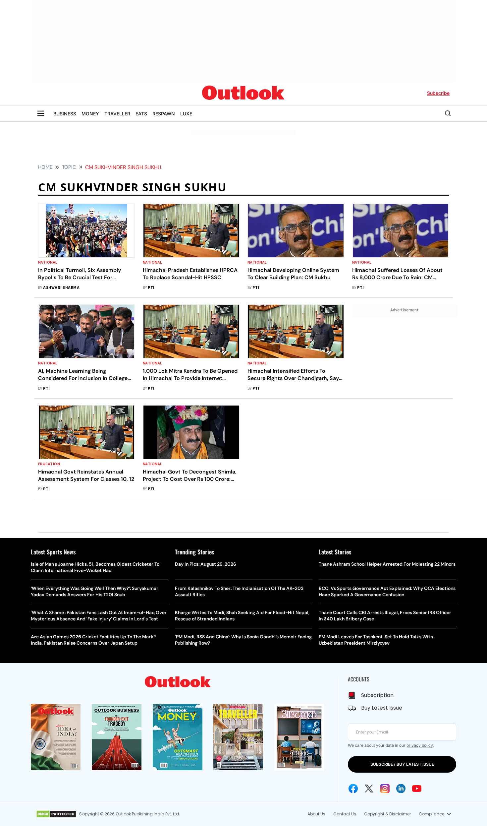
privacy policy (419, 745)
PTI (151, 287)
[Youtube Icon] (416, 788)
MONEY (90, 113)
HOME (45, 167)
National (48, 262)
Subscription (377, 695)
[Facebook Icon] (353, 788)
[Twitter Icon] (369, 788)
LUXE (186, 113)
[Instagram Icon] (385, 788)
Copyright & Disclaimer (387, 814)
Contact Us (344, 814)
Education (49, 464)
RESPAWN (163, 113)
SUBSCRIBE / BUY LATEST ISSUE (402, 764)
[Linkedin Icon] (401, 788)
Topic (69, 167)
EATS (141, 113)
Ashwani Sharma (61, 287)
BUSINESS (64, 113)
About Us (316, 814)
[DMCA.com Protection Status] (56, 814)
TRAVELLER (117, 113)
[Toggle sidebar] (40, 113)
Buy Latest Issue (381, 708)
